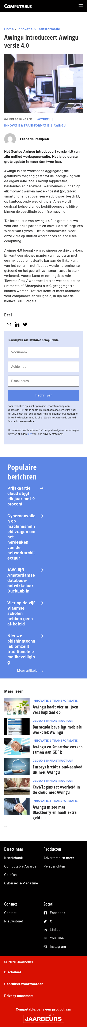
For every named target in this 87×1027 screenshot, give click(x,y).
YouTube (57, 938)
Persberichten (54, 866)
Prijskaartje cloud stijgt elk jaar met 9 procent (21, 496)
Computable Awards (20, 866)
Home (9, 29)
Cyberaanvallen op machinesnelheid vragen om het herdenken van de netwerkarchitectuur (21, 537)
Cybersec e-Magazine (21, 883)
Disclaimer (12, 972)
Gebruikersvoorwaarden (24, 984)
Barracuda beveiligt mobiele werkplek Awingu (57, 729)
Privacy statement (19, 996)
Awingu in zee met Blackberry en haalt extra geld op (55, 812)
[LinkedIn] (17, 324)
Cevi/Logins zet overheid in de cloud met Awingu (56, 789)
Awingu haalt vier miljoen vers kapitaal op (55, 709)
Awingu (60, 125)
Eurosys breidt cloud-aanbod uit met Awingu (58, 769)
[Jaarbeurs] (43, 1017)
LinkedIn (56, 930)
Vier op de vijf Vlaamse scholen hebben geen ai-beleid (21, 613)
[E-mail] (8, 324)
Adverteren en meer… (60, 858)
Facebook (57, 913)
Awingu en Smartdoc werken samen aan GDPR (58, 749)
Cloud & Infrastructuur (53, 720)
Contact (10, 913)
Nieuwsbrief (13, 921)
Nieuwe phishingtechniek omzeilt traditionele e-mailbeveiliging (21, 649)
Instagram (58, 947)
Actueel (44, 119)
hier (29, 434)
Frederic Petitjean (34, 139)
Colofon (10, 875)
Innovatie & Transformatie (39, 29)
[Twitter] (25, 324)
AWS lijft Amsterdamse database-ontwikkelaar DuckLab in (21, 580)
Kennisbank (13, 858)
